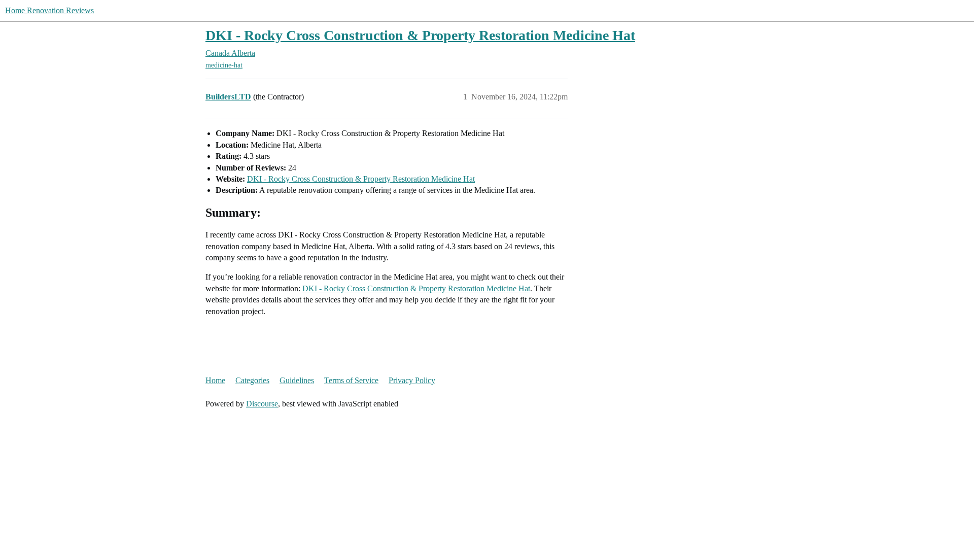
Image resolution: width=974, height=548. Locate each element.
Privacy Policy (412, 380)
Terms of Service (351, 380)
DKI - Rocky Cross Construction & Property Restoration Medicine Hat (420, 35)
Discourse (262, 403)
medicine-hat (223, 65)
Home (215, 380)
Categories (252, 380)
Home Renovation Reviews (49, 10)
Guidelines (297, 380)
